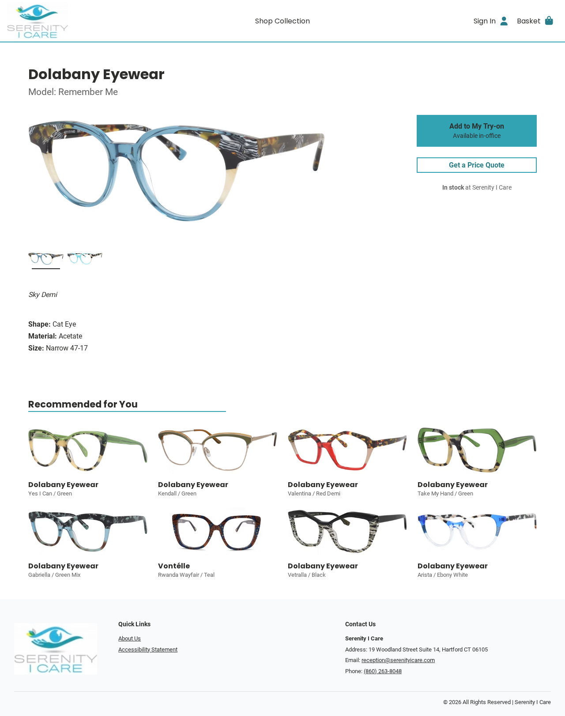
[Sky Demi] (46, 260)
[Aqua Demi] (84, 260)
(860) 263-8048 (383, 671)
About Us (129, 638)
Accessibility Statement (147, 649)
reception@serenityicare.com (398, 660)
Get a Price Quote (477, 165)
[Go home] (76, 21)
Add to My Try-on (476, 131)
